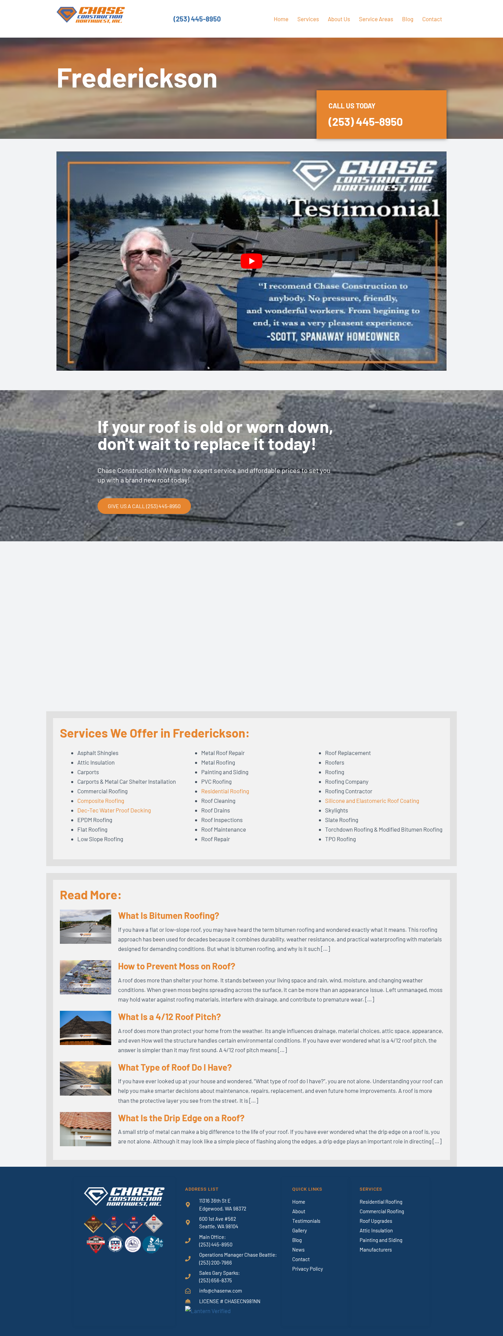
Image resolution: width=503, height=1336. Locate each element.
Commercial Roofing (382, 1211)
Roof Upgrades (376, 1221)
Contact (432, 18)
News (298, 1249)
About (298, 1211)
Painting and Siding (381, 1240)
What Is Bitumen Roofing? (168, 915)
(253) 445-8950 (197, 19)
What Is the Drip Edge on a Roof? (181, 1117)
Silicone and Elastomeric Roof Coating (372, 800)
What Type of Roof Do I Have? (175, 1067)
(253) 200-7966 (215, 1262)
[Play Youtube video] (251, 261)
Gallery (299, 1230)
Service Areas (376, 18)
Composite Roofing (100, 800)
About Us (339, 18)
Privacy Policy (307, 1269)
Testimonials (306, 1221)
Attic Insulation (376, 1230)
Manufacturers (376, 1249)
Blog (407, 18)
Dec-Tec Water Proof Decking (114, 810)
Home (281, 18)
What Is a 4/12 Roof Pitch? (169, 1016)
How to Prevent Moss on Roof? (176, 966)
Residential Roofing (225, 791)
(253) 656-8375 (215, 1280)
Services (308, 18)
